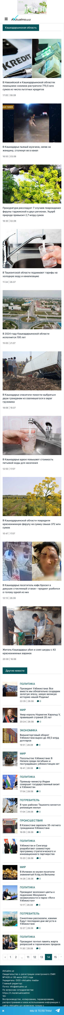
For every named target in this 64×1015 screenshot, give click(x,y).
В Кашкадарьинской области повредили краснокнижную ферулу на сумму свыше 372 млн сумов (32, 524)
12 (34, 957)
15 (55, 957)
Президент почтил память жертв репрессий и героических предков (40, 943)
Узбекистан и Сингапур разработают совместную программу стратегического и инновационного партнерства (38, 849)
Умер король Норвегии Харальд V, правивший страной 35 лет (40, 716)
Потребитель (30, 800)
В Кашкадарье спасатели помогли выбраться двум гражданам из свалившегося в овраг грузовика (29, 398)
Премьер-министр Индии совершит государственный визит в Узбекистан (40, 784)
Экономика (28, 730)
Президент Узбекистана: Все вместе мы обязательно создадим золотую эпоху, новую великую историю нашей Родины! (40, 692)
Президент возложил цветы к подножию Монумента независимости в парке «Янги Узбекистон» (37, 896)
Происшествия (31, 820)
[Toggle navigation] (6, 19)
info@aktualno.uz (18, 986)
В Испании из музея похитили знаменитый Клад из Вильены (37, 873)
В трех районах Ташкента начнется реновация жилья (40, 806)
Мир (23, 709)
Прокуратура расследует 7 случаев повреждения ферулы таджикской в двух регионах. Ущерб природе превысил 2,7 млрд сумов (32, 211)
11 (28, 957)
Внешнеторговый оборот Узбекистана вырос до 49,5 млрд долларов (39, 738)
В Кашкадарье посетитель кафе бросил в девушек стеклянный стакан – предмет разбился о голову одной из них (31, 589)
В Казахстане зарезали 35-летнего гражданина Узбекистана (40, 826)
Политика (27, 683)
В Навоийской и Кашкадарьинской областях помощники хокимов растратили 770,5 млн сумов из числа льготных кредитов (29, 86)
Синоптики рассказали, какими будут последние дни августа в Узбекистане (38, 921)
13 (41, 957)
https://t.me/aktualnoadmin (16, 993)
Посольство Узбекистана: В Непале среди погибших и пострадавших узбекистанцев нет (40, 761)
